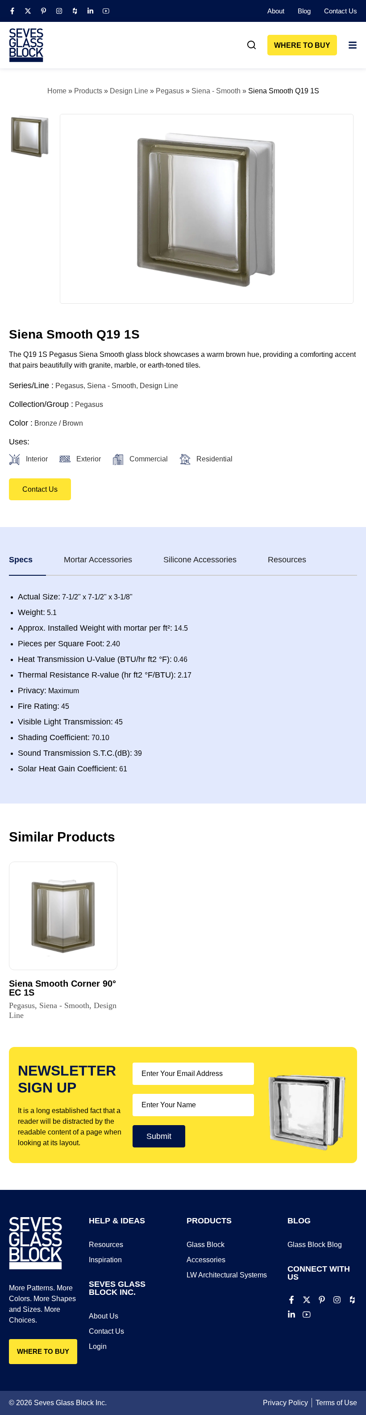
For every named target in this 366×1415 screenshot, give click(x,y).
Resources (106, 1244)
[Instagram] (59, 11)
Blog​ (304, 11)
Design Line (129, 91)
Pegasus (170, 91)
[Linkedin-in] (90, 11)
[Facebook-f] (12, 11)
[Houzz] (74, 11)
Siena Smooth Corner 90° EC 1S (62, 988)
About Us (103, 1316)
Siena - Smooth (216, 91)
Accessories (206, 1260)
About (275, 11)
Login (98, 1346)
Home (57, 91)
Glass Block (206, 1244)
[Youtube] (106, 11)
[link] (251, 45)
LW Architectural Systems (227, 1275)
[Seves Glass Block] (26, 45)
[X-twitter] (28, 11)
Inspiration (105, 1260)
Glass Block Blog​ (314, 1244)
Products (88, 91)
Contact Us (340, 11)
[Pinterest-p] (43, 11)
